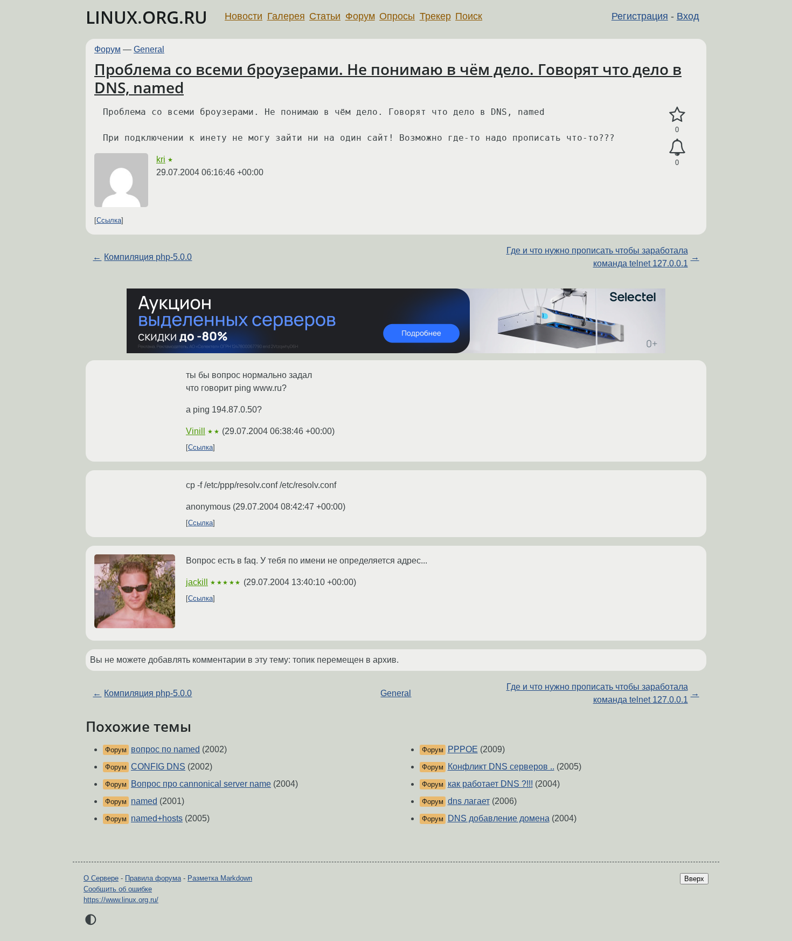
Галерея (286, 16)
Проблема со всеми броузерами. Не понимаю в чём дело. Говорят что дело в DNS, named (388, 78)
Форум (360, 16)
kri (160, 159)
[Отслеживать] (677, 147)
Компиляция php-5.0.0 (148, 257)
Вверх (694, 879)
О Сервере (101, 878)
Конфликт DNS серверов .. (501, 766)
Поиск (468, 16)
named (144, 801)
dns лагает (469, 801)
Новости (243, 16)
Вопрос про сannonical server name (201, 783)
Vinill (195, 431)
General (149, 49)
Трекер (435, 16)
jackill (197, 582)
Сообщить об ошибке (118, 889)
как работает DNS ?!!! (490, 783)
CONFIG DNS (158, 766)
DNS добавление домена (499, 818)
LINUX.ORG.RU (146, 17)
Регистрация (640, 16)
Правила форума (153, 878)
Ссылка (108, 220)
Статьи (325, 16)
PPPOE (463, 749)
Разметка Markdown (219, 878)
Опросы (397, 16)
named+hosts (157, 818)
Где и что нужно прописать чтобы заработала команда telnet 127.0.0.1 (597, 257)
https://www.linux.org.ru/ (121, 900)
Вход (688, 16)
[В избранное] (677, 115)
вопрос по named (165, 749)
